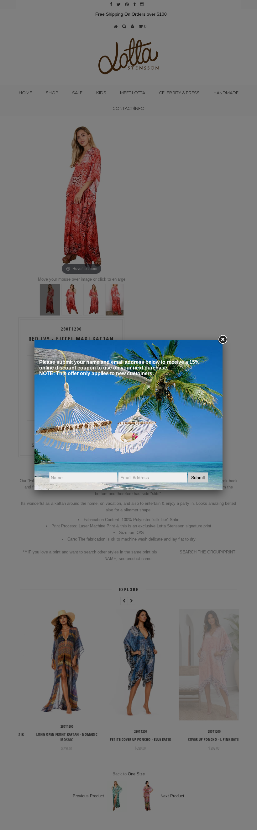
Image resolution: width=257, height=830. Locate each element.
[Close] (222, 339)
